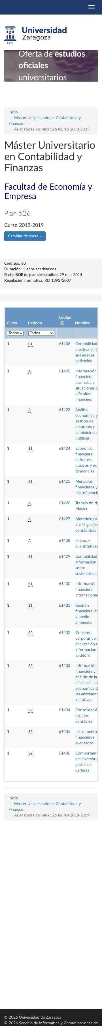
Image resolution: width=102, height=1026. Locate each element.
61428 (64, 541)
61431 (64, 606)
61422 (64, 371)
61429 (64, 557)
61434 (64, 710)
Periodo (35, 323)
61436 (64, 753)
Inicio (13, 112)
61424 (64, 449)
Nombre (82, 323)
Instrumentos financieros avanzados (87, 737)
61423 (64, 410)
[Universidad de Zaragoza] (35, 35)
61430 (64, 584)
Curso (12, 323)
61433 (64, 666)
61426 (64, 503)
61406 (64, 344)
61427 (64, 519)
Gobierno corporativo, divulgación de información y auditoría (87, 644)
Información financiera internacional (86, 589)
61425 (64, 482)
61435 (64, 732)
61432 (64, 633)
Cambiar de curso (24, 236)
